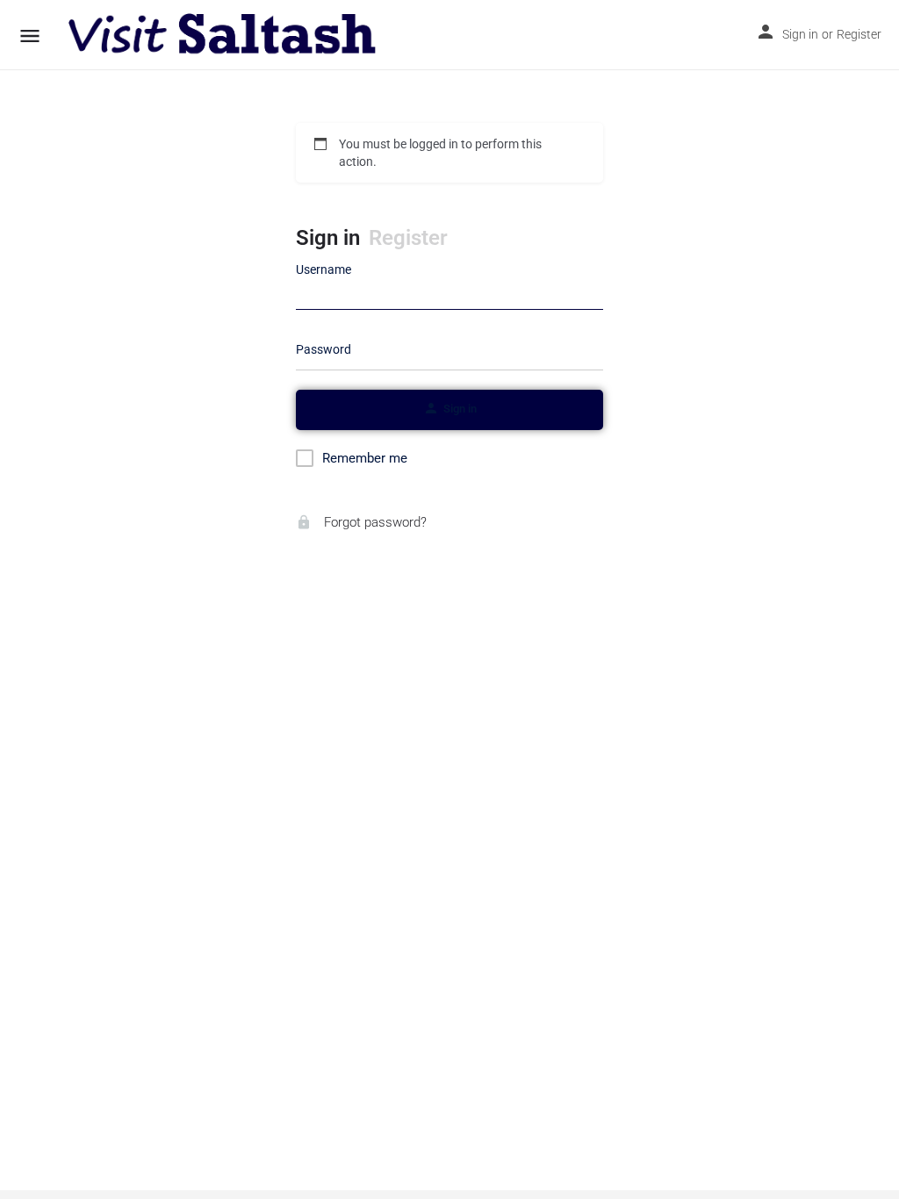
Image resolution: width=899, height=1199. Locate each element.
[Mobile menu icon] (30, 35)
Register (859, 34)
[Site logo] (224, 35)
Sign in (800, 34)
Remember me (364, 458)
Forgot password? (373, 522)
